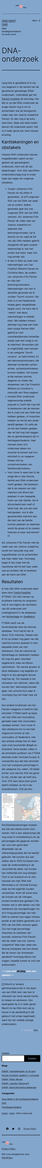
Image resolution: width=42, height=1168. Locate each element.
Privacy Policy (8, 1149)
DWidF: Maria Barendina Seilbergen (19, 1087)
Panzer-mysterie (11, 98)
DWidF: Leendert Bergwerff (15, 1083)
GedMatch (29, 616)
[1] (9, 535)
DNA (4, 1103)
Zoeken (5, 1053)
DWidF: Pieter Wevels (12, 1079)
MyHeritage (12, 616)
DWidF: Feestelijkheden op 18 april (18, 1071)
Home (5, 1113)
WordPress (7, 1157)
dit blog (21, 971)
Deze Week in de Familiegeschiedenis (20, 1099)
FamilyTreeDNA (22, 592)
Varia (35, 1030)
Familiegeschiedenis (11, 1107)
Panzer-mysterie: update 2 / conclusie (20, 1075)
